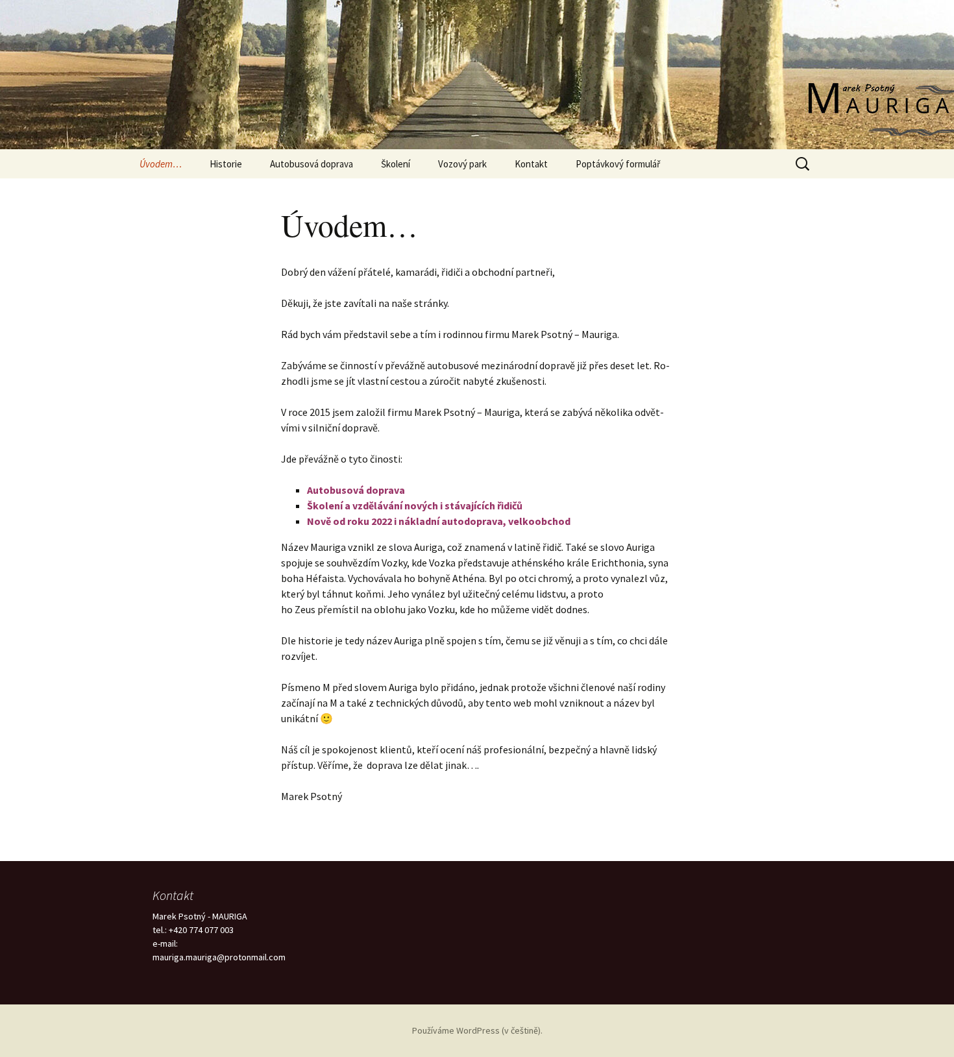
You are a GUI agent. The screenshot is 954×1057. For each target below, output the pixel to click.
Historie (226, 164)
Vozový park (462, 164)
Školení (395, 164)
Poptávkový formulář (618, 164)
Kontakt (531, 164)
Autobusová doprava (311, 164)
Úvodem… (161, 164)
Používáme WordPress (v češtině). (477, 1030)
